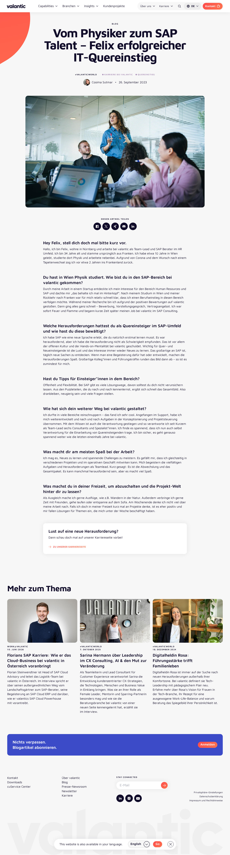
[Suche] (179, 6)
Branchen (68, 6)
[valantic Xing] (115, 226)
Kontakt (210, 6)
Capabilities (46, 6)
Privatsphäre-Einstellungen (208, 792)
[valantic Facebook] (97, 226)
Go (158, 844)
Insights (89, 6)
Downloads (14, 782)
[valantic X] (106, 226)
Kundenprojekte (114, 6)
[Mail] (124, 226)
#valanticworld (86, 74)
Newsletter (69, 791)
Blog (65, 782)
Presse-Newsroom (74, 786)
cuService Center (19, 786)
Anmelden (207, 744)
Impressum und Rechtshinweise (206, 800)
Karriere (164, 6)
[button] (192, 6)
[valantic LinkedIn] (133, 226)
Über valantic (71, 778)
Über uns (145, 6)
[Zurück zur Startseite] (16, 6)
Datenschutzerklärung (211, 796)
